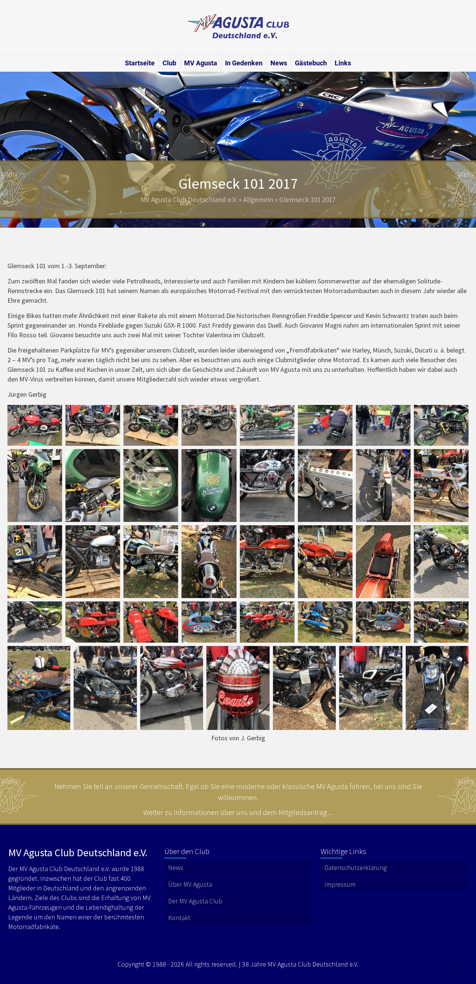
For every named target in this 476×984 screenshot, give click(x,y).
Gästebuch (311, 63)
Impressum (340, 884)
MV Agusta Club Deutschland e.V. (189, 199)
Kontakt (179, 917)
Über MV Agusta (190, 884)
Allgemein (258, 199)
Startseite (140, 63)
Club (169, 63)
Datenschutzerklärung (355, 867)
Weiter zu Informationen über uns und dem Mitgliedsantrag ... (238, 812)
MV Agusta (200, 63)
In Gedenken (244, 63)
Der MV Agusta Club (195, 901)
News (278, 63)
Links (343, 63)
